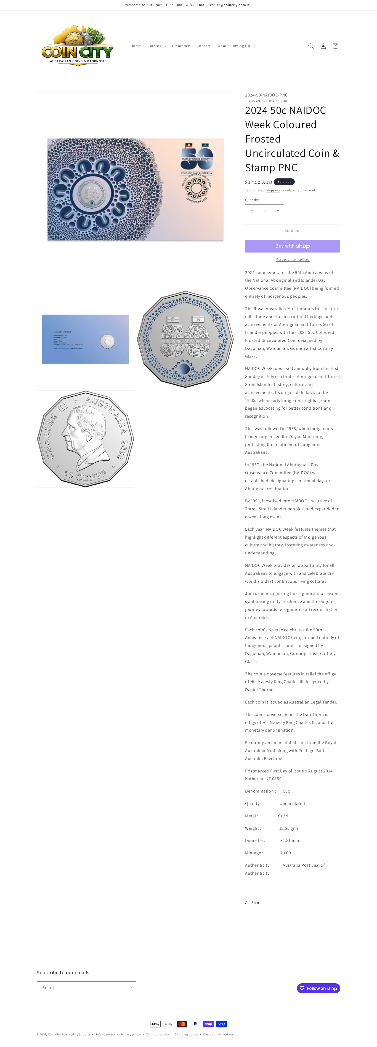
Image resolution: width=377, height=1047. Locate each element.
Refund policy (105, 1034)
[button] (156, 46)
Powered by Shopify (76, 1034)
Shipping (273, 190)
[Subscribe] (130, 987)
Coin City (54, 1034)
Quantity (252, 199)
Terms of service (157, 1034)
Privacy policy (131, 1034)
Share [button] (256, 902)
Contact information (218, 1034)
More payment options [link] (293, 259)
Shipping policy (186, 1034)
